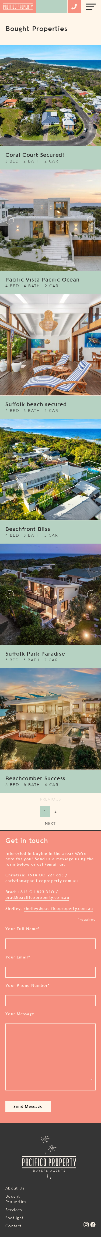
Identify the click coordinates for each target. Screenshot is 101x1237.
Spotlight (14, 1218)
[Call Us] (74, 6)
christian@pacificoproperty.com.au (41, 881)
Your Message (19, 1014)
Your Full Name (22, 929)
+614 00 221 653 (45, 875)
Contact (13, 1226)
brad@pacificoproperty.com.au (37, 898)
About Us (15, 1188)
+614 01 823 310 (36, 892)
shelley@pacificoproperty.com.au (58, 909)
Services (13, 1210)
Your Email (17, 957)
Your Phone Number (27, 986)
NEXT (50, 824)
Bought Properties (16, 1199)
